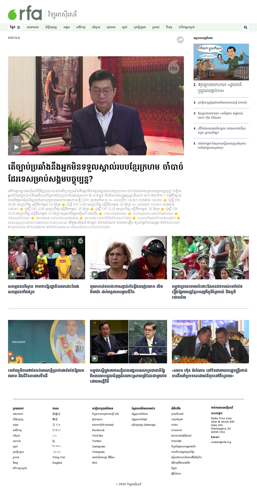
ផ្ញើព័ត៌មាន (176, 474)
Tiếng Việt (58, 457)
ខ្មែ (53, 441)
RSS (94, 463)
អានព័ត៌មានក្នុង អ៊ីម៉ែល (103, 457)
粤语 (55, 419)
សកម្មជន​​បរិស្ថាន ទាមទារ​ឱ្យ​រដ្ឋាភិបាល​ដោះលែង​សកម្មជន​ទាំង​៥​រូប (43, 289)
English (57, 463)
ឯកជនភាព (176, 430)
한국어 (56, 430)
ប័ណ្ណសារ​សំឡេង (139, 419)
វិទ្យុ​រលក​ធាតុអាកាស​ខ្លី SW (105, 414)
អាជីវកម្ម (80, 27)
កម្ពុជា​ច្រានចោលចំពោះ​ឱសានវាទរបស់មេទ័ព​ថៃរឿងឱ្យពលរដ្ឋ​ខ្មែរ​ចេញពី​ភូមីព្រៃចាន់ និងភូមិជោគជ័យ (207, 292)
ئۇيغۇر (56, 452)
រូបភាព (155, 27)
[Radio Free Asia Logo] (42, 12)
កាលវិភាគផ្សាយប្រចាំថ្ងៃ (182, 452)
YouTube (97, 436)
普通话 (56, 414)
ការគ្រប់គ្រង (177, 419)
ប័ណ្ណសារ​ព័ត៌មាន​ (140, 414)
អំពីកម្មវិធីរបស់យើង (180, 463)
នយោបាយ (33, 27)
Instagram (98, 447)
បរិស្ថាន (96, 27)
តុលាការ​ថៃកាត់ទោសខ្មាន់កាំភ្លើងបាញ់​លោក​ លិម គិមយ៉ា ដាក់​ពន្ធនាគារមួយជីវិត (126, 289)
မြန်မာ (56, 425)
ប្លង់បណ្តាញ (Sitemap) (144, 425)
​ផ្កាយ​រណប (97, 419)
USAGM (176, 441)
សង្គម (66, 27)
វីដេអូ (169, 27)
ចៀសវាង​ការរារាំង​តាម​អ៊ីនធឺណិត (186, 457)
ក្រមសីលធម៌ (177, 414)
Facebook (98, 430)
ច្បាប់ (124, 27)
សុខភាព (111, 27)
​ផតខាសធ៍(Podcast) (103, 425)
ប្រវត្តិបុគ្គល (140, 27)
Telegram (98, 452)
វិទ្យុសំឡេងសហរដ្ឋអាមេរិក (183, 447)
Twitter (97, 441)
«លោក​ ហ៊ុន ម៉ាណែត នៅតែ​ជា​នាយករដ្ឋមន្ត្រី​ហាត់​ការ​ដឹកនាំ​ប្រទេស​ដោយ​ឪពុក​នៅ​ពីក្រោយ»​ (209, 373)
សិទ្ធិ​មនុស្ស (51, 27)
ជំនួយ (174, 468)
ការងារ (174, 425)
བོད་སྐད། (56, 447)
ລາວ (54, 436)
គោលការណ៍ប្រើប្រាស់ (181, 436)
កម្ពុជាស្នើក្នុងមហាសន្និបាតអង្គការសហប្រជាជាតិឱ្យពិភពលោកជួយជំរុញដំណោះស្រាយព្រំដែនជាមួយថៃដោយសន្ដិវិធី (128, 376)
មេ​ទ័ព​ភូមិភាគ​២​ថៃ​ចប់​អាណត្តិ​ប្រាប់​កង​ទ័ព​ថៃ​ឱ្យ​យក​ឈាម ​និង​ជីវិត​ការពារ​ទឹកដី (46, 373)
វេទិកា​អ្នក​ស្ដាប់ (187, 27)
